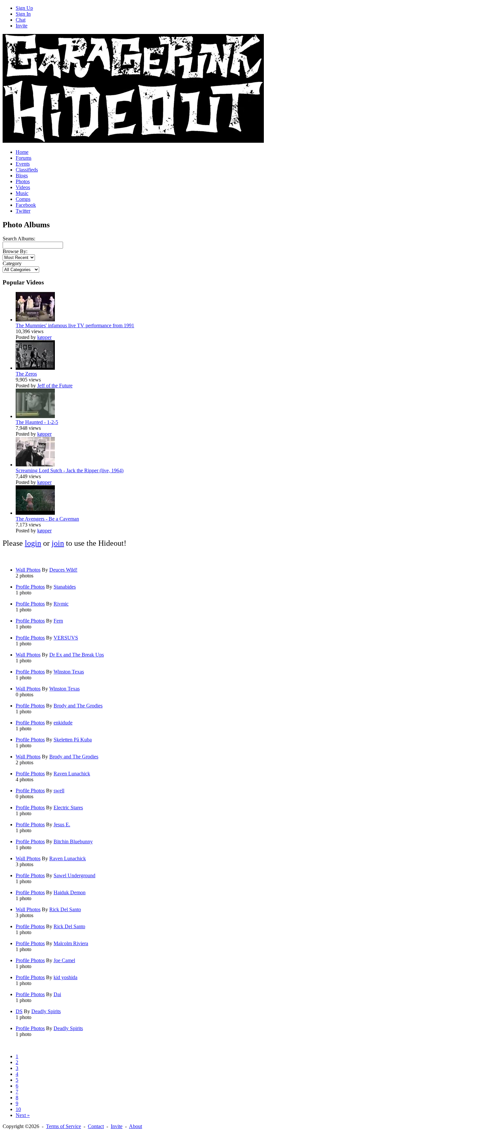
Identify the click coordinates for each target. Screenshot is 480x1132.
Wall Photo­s (28, 570)
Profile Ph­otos (30, 587)
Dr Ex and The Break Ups (76, 654)
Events (23, 164)
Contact (96, 1126)
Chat (20, 20)
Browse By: (15, 251)
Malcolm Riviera (71, 943)
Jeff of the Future (54, 385)
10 (18, 1109)
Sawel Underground (74, 875)
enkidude (63, 722)
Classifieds (27, 169)
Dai (57, 994)
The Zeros (26, 374)
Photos (23, 181)
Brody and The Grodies (78, 705)
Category (12, 263)
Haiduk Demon (70, 892)
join (58, 543)
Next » (23, 1115)
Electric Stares (68, 807)
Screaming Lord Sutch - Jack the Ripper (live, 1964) (69, 470)
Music (22, 193)
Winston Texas (69, 671)
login (33, 543)
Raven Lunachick (72, 773)
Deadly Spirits (46, 1011)
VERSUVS (66, 637)
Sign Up (24, 8)
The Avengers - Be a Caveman (47, 519)
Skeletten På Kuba (73, 739)
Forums (23, 158)
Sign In (23, 14)
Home (22, 152)
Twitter (23, 211)
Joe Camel (64, 960)
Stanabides (65, 587)
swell (59, 790)
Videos (23, 187)
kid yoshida (65, 977)
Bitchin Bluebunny (73, 841)
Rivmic (61, 603)
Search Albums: (19, 238)
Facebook (26, 205)
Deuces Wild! (63, 570)
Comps (23, 199)
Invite (21, 25)
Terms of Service (63, 1126)
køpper (44, 337)
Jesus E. (62, 824)
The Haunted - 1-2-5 (37, 422)
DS (19, 1011)
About (135, 1126)
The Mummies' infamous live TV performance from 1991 (75, 325)
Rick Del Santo (65, 909)
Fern (58, 620)
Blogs (22, 175)
